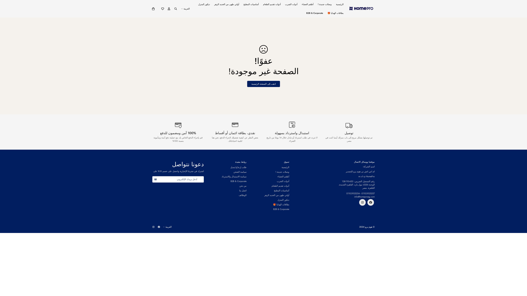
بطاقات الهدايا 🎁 (335, 13)
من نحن (242, 185)
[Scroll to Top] (521, 281)
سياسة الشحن (239, 171)
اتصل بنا (242, 190)
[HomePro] (361, 9)
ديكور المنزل (204, 4)
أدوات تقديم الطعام (272, 4)
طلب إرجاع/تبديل (238, 167)
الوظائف (242, 195)
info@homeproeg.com (364, 196)
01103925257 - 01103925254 (360, 193)
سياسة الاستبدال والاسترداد (234, 176)
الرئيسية (340, 4)
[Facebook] (370, 202)
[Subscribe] (155, 179)
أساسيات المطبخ (251, 4)
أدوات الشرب (291, 4)
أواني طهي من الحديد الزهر (226, 4)
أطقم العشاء (307, 4)
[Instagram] (362, 202)
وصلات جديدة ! (325, 4)
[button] (153, 9)
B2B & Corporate (314, 13)
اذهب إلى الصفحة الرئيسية (263, 84)
